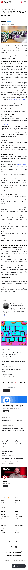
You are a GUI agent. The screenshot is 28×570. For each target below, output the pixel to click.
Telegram (3, 528)
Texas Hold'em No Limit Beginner (8, 9)
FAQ (16, 530)
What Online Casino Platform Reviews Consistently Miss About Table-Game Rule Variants (13, 430)
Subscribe (6, 390)
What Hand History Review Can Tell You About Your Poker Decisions (12, 421)
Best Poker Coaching (5, 19)
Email (2, 530)
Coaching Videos (5, 516)
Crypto (2, 503)
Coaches (3, 514)
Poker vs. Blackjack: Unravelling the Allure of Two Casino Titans (13, 362)
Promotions (18, 503)
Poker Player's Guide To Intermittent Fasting (12, 370)
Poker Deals (18, 500)
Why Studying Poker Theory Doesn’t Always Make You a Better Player (13, 354)
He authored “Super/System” (8, 125)
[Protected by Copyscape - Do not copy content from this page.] (14, 555)
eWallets (3, 507)
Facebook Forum (19, 519)
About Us (17, 528)
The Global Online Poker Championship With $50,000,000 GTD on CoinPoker (12, 459)
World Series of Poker (21, 165)
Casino (2, 505)
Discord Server (18, 516)
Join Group (5, 411)
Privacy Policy (18, 532)
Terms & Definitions (6, 521)
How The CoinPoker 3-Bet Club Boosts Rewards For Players (12, 451)
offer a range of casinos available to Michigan (14, 100)
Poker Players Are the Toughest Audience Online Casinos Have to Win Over (13, 441)
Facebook (17, 514)
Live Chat (3, 532)
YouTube (17, 521)
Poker (2, 500)
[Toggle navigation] (25, 2)
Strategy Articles (5, 519)
